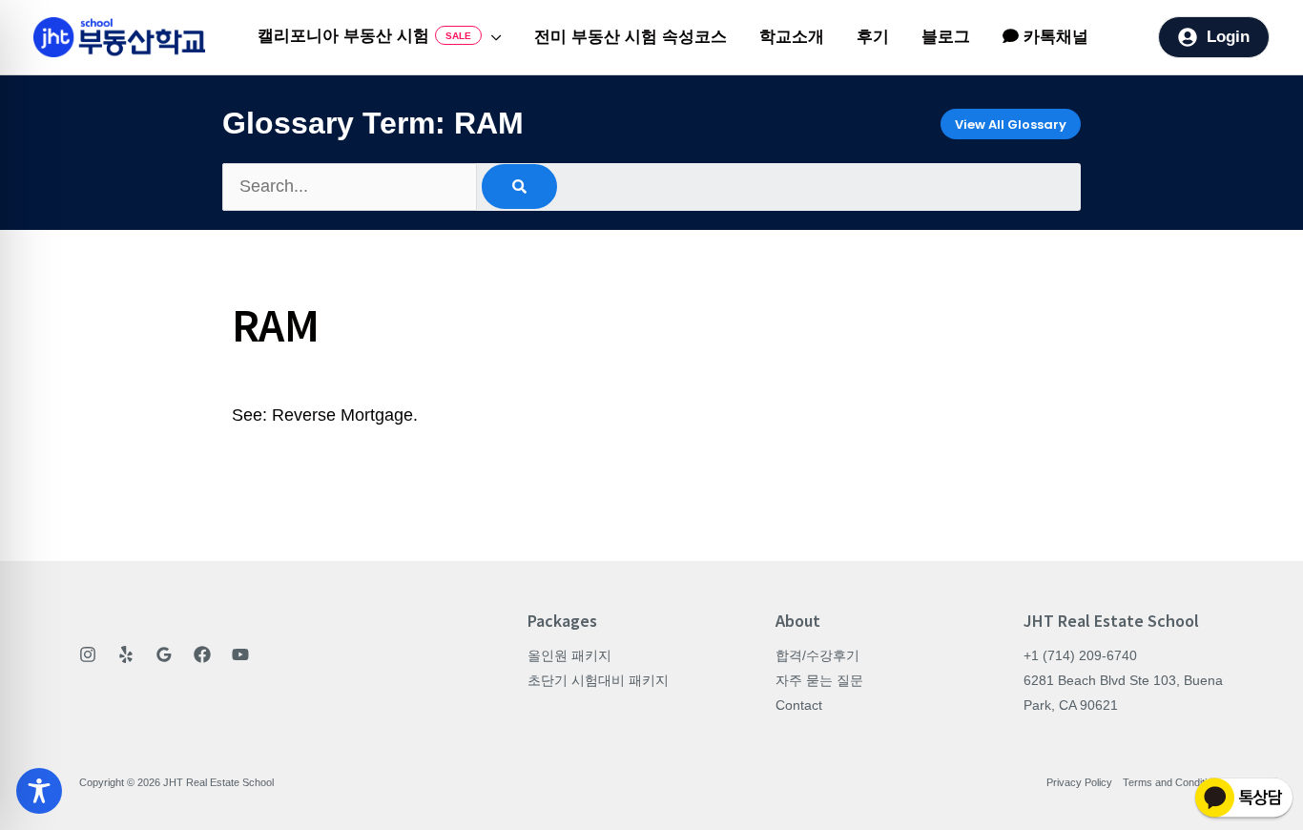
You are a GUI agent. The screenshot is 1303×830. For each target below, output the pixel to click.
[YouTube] (240, 654)
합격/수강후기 (817, 655)
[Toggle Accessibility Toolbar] (39, 791)
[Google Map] (164, 654)
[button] (492, 37)
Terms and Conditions (1173, 782)
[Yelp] (125, 654)
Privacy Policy (1079, 782)
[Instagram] (87, 654)
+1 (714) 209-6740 (1080, 655)
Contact (799, 705)
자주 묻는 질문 (819, 680)
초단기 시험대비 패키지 (598, 680)
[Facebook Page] (202, 654)
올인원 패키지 (569, 655)
